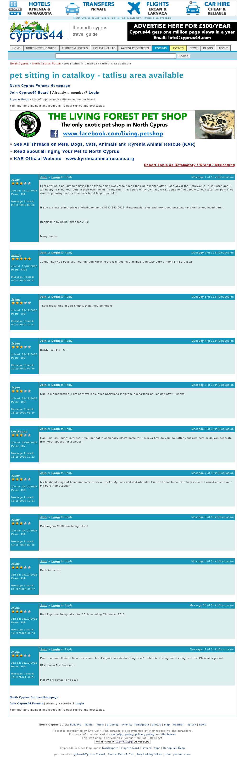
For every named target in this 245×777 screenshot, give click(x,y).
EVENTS (178, 48)
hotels (100, 724)
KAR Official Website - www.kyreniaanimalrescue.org (74, 158)
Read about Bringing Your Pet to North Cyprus (66, 151)
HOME (16, 48)
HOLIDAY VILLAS (104, 48)
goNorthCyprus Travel (89, 754)
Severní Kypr (151, 748)
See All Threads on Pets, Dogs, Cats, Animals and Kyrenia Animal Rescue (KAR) (105, 144)
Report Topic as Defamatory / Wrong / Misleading (189, 165)
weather (178, 724)
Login (94, 92)
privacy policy (145, 734)
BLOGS (208, 48)
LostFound (19, 431)
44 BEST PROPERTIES (135, 48)
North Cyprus (19, 63)
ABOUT (223, 48)
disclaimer (168, 734)
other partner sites (178, 754)
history (191, 724)
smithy (16, 255)
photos (156, 724)
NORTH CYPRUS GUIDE (41, 48)
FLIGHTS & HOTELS (75, 48)
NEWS (193, 48)
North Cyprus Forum (46, 63)
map (167, 724)
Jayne (15, 179)
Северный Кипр (174, 748)
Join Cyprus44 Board (29, 92)
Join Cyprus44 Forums (26, 703)
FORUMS (161, 48)
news (202, 724)
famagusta (142, 724)
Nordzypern (110, 748)
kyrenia (127, 724)
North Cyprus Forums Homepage (40, 85)
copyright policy (122, 734)
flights (88, 724)
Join (43, 177)
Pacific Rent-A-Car (121, 754)
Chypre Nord (130, 748)
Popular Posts (19, 99)
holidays (76, 724)
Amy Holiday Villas (149, 754)
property (113, 724)
